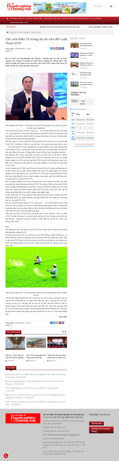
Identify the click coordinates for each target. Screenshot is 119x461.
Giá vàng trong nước (78, 109)
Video (26, 22)
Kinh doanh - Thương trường (34, 18)
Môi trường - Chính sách (17, 18)
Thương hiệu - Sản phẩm (68, 18)
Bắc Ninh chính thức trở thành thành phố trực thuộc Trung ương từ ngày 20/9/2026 (65, 27)
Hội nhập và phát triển (16, 22)
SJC (73, 120)
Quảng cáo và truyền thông (100, 430)
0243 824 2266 (58, 438)
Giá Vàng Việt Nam (88, 146)
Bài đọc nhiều (78, 38)
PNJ (73, 124)
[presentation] (63, 331)
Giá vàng (74, 101)
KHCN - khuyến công (95, 18)
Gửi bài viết (96, 423)
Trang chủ (12, 32)
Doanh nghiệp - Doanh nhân (52, 18)
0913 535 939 (104, 414)
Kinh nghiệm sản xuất (82, 18)
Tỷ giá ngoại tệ (82, 102)
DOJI (73, 128)
